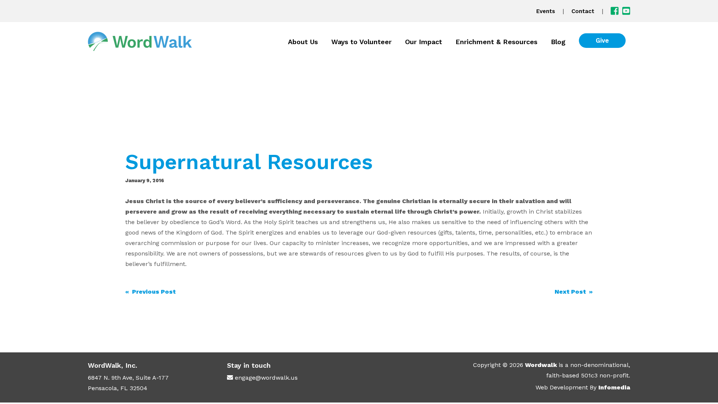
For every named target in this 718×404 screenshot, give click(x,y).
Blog (558, 42)
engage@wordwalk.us (266, 377)
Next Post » (574, 291)
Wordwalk (541, 364)
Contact (582, 11)
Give (602, 40)
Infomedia (614, 387)
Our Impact (423, 42)
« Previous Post (150, 291)
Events (545, 11)
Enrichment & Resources (496, 42)
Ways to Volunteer (361, 42)
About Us (303, 42)
